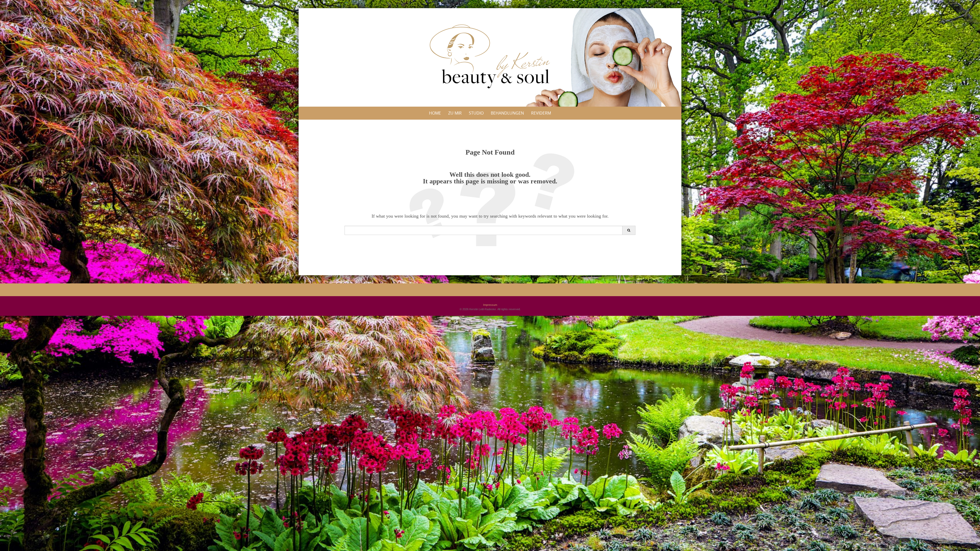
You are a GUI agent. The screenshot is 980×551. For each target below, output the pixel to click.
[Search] (628, 230)
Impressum (490, 304)
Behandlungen (507, 113)
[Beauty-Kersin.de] (490, 56)
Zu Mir (455, 113)
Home (435, 113)
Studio (476, 113)
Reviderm (541, 113)
